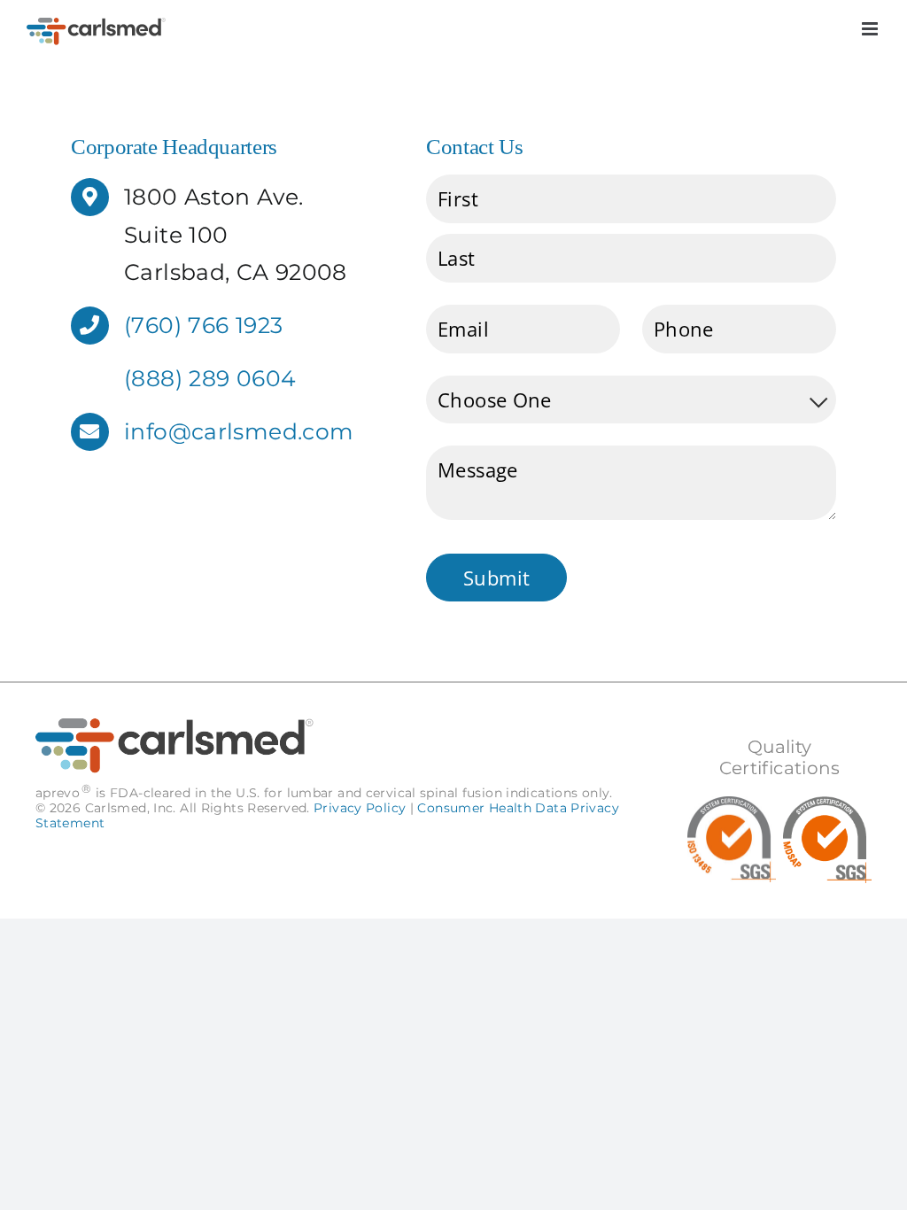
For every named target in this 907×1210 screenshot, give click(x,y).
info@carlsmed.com (238, 431)
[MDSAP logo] (827, 807)
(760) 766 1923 (203, 325)
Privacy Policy (360, 808)
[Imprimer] (731, 807)
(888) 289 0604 (210, 378)
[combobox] (631, 400)
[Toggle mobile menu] (871, 28)
